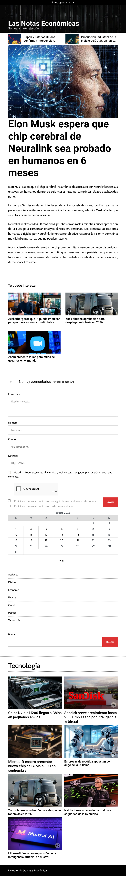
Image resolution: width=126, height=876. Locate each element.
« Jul (61, 560)
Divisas (12, 582)
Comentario (14, 394)
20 (61, 540)
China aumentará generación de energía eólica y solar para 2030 (96, 40)
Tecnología (14, 620)
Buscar (12, 634)
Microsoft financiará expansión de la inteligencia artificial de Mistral (32, 855)
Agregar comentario (63, 381)
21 (78, 540)
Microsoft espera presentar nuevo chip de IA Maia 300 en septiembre (32, 766)
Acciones (13, 574)
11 (31, 534)
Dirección (13, 455)
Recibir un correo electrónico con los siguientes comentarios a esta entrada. (55, 501)
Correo (12, 439)
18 (31, 540)
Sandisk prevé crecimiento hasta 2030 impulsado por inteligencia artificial (90, 717)
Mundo (12, 605)
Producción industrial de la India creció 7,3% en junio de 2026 (41, 40)
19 (46, 540)
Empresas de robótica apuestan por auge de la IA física (87, 763)
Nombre (12, 422)
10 (16, 534)
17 (16, 540)
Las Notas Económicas (43, 23)
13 (62, 534)
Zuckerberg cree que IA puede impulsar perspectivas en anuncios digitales (34, 320)
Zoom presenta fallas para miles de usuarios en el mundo (31, 358)
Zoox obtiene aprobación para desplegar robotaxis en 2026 (85, 320)
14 (78, 534)
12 (46, 534)
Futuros (12, 597)
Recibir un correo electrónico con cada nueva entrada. (43, 506)
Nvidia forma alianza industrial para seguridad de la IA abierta (87, 812)
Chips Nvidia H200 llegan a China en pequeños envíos (35, 715)
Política (12, 612)
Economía (13, 589)
